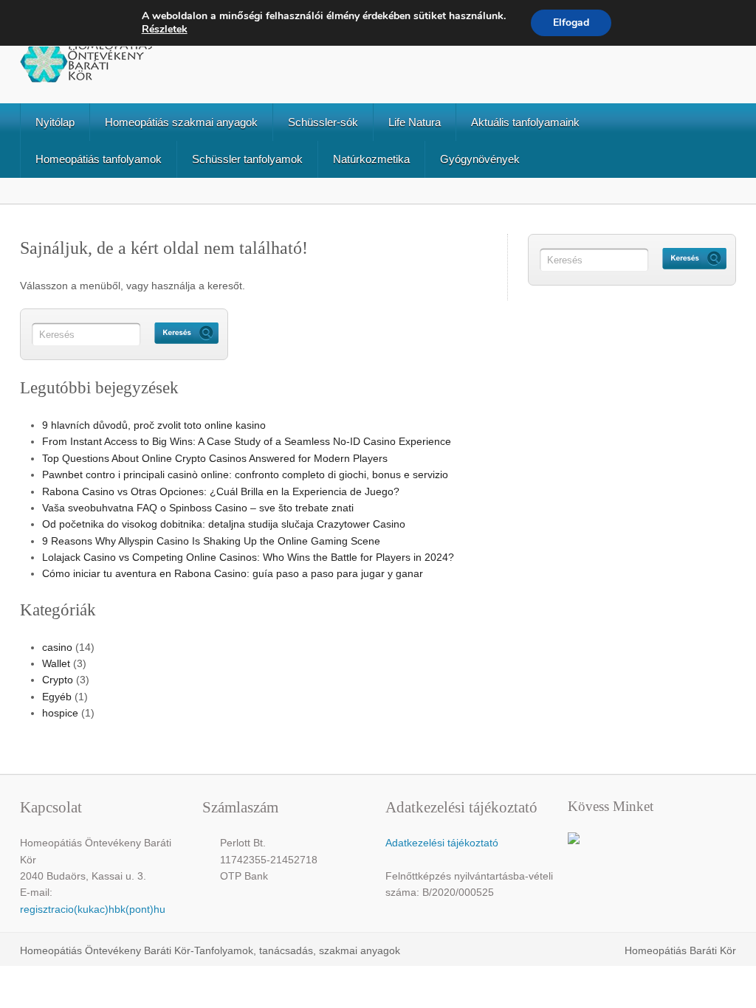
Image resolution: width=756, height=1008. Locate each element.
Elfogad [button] (571, 22)
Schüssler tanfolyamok (247, 159)
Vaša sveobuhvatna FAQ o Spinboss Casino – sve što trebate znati (198, 508)
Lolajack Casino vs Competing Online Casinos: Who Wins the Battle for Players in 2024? (248, 557)
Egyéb (57, 697)
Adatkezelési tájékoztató (441, 843)
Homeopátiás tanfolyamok (98, 159)
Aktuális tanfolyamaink (525, 122)
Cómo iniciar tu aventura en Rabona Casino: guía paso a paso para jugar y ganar (232, 573)
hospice (60, 713)
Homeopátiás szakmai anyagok (181, 122)
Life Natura (414, 122)
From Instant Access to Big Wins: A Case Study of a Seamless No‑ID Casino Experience (246, 441)
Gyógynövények (480, 159)
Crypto (57, 680)
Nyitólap (55, 122)
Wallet (56, 663)
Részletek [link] (165, 29)
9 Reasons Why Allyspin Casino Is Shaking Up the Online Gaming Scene (211, 541)
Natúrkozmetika (371, 159)
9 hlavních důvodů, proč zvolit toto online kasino (154, 425)
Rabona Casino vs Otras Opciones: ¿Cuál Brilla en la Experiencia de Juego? (220, 491)
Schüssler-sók (323, 122)
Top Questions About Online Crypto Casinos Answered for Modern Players (215, 458)
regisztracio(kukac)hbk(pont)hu (92, 909)
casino (57, 647)
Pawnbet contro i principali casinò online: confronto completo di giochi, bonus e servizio (245, 474)
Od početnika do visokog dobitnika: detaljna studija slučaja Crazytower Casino (223, 524)
